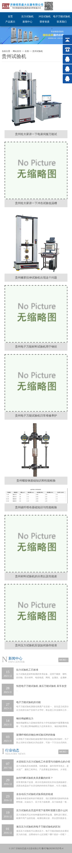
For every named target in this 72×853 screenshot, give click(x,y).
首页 (10, 16)
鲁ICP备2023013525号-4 (52, 848)
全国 (27, 51)
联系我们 (62, 21)
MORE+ (63, 660)
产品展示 (10, 21)
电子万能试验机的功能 (28, 702)
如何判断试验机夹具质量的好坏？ (34, 778)
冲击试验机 (44, 16)
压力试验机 (27, 16)
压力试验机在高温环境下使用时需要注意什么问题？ (42, 811)
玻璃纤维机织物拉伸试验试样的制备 (35, 734)
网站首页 (17, 51)
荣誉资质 (44, 21)
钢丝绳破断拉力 (24, 718)
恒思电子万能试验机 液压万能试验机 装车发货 (41, 686)
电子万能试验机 (61, 16)
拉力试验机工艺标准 (27, 669)
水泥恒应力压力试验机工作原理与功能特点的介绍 (43, 761)
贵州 (34, 51)
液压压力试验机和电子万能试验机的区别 (38, 826)
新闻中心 (27, 21)
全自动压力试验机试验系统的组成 (34, 794)
